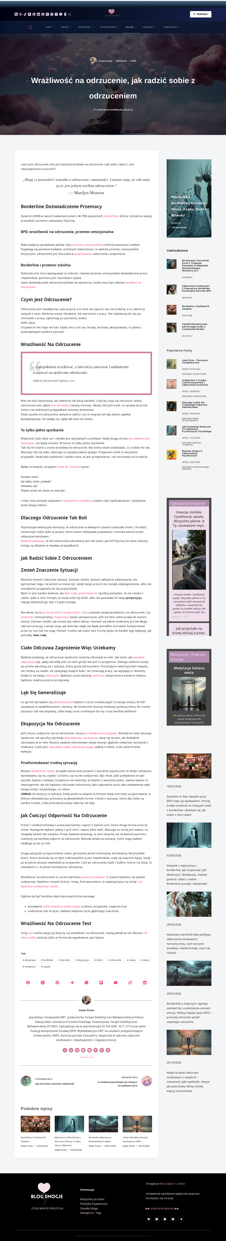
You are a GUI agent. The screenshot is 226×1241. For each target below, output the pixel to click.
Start (49, 27)
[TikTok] (25, 14)
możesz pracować (93, 877)
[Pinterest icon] (95, 1050)
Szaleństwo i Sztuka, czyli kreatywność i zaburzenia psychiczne (195, 382)
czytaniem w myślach (77, 500)
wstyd (67, 612)
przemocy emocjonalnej (87, 245)
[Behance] (69, 14)
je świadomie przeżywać (101, 733)
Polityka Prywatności (94, 1204)
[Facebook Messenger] (60, 14)
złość (76, 612)
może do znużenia (69, 467)
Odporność (84, 27)
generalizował (62, 702)
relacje (145, 960)
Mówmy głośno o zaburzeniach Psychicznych (192, 453)
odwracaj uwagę (82, 747)
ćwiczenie (64, 960)
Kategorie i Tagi (90, 1213)
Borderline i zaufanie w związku (195, 307)
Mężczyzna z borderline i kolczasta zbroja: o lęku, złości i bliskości (68, 1141)
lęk (85, 612)
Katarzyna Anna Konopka (195, 468)
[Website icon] (77, 1050)
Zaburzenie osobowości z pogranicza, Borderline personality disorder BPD (196, 288)
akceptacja (29, 960)
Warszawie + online (172, 1183)
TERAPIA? (202, 14)
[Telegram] (72, 983)
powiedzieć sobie (42, 771)
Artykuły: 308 (86, 1057)
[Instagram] (56, 14)
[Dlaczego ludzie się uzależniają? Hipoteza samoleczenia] (171, 406)
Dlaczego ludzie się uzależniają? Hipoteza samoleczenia (194, 404)
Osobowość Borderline (110, 110)
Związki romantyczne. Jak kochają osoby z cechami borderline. (195, 326)
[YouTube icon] (108, 1050)
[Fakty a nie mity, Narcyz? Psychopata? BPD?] (137, 1124)
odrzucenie (114, 960)
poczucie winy (51, 612)
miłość (98, 960)
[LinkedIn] (38, 14)
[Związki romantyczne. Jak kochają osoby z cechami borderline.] (171, 328)
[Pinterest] (34, 14)
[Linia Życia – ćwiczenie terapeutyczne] (171, 364)
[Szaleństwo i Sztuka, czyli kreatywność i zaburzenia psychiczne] (171, 384)
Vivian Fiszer (179, 227)
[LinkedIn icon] (71, 1050)
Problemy (148, 27)
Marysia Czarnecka (191, 443)
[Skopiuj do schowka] (130, 983)
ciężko (67, 747)
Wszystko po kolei (92, 1199)
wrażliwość (29, 966)
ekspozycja (82, 960)
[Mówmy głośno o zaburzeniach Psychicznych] (171, 455)
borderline (111, 216)
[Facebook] (42, 14)
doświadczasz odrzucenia (81, 738)
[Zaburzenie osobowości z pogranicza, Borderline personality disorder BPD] (171, 289)
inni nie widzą (60, 405)
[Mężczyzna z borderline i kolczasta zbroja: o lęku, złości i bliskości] (69, 1124)
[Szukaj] (30, 27)
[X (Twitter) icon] (83, 1050)
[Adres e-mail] (115, 983)
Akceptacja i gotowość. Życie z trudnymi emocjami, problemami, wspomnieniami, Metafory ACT (196, 265)
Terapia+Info (170, 27)
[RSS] (16, 14)
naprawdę (55, 747)
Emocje (64, 27)
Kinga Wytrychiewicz (190, 419)
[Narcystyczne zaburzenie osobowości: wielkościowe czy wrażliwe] (189, 904)
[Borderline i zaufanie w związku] (35, 1124)
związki (45, 966)
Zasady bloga (89, 1208)
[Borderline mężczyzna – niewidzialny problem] (103, 1124)
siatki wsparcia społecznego (61, 906)
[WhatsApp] (86, 983)
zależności (27, 617)
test (30, 933)
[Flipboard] (101, 983)
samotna (98, 675)
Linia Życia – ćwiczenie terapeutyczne (195, 361)
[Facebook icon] (65, 1050)
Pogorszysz (61, 617)
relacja (131, 960)
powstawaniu (83, 254)
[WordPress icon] (101, 1050)
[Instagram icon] (89, 1050)
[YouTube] (29, 14)
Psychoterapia (108, 27)
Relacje (129, 27)
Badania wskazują (32, 541)
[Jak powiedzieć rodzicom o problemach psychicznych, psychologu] (171, 430)
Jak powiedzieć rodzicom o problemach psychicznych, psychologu (196, 429)
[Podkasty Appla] (20, 14)
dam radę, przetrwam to (80, 593)
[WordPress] (65, 14)
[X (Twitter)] (47, 14)
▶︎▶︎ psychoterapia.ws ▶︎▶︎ (162, 1208)
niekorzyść (52, 675)
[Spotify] (51, 14)
